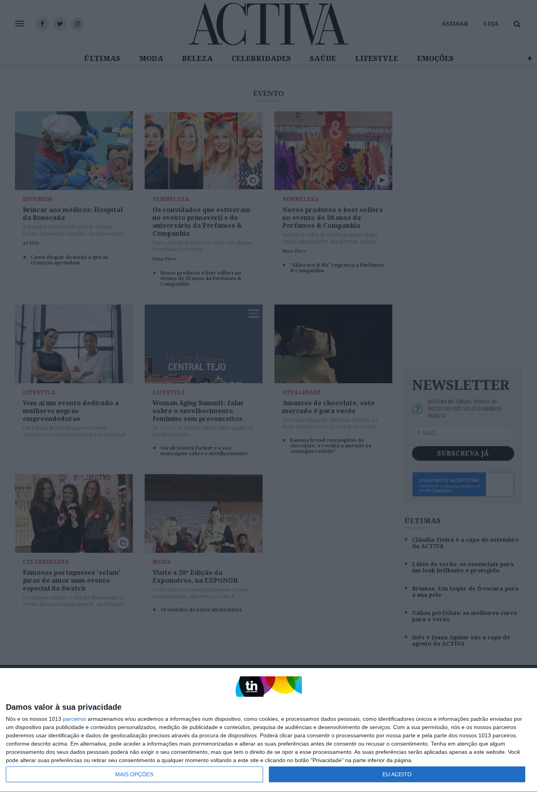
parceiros (74, 719)
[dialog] (268, 730)
